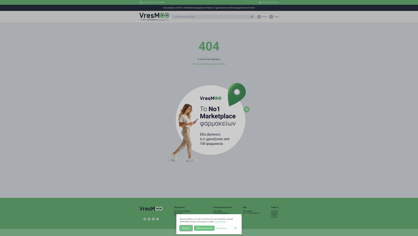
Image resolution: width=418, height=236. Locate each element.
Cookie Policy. (220, 221)
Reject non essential (204, 228)
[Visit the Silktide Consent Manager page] (235, 228)
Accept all (186, 228)
